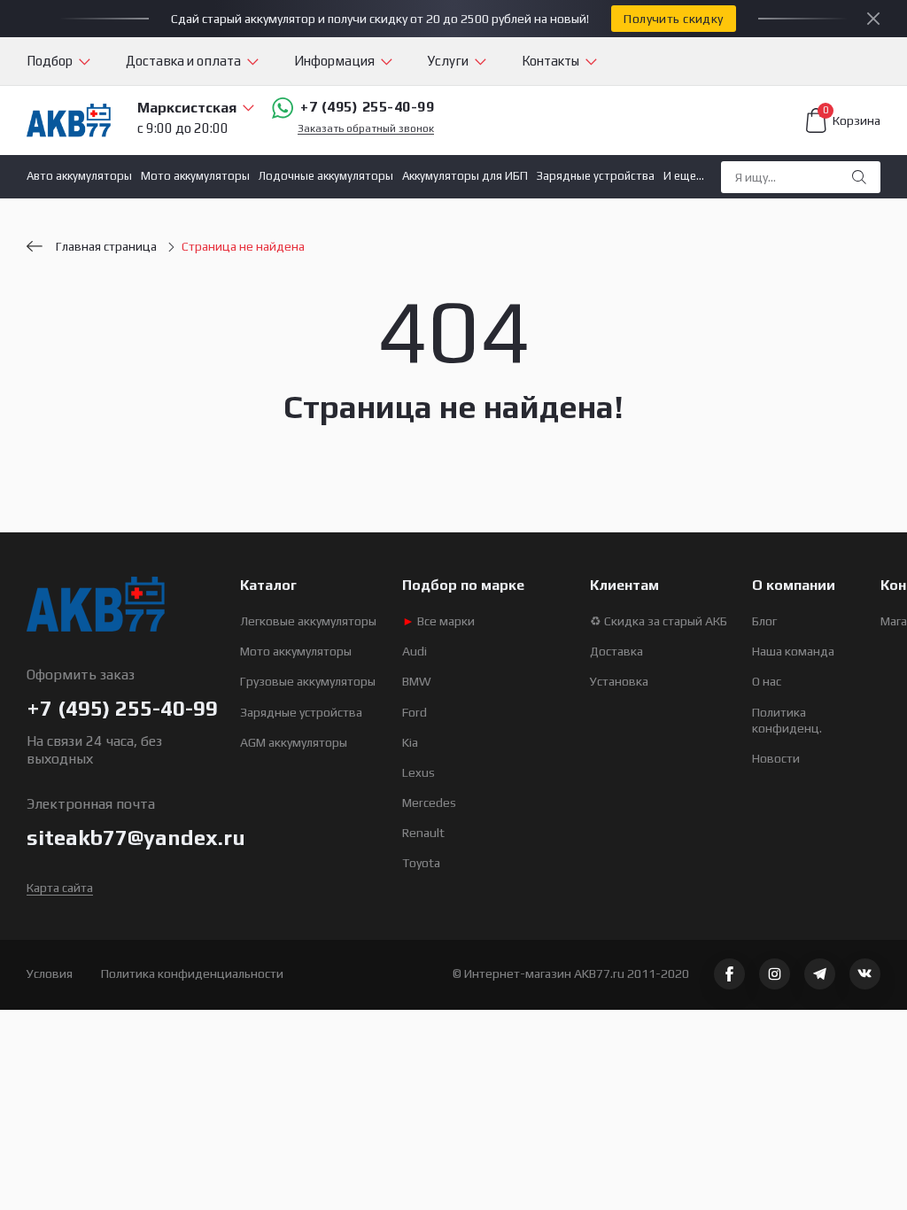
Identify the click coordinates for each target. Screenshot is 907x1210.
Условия (50, 973)
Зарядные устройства (596, 175)
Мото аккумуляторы (195, 175)
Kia (410, 742)
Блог (764, 621)
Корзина (851, 118)
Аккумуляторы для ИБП (465, 175)
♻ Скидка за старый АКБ (658, 621)
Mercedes (429, 802)
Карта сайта (60, 887)
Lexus (418, 772)
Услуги (448, 60)
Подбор (50, 60)
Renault (423, 833)
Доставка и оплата (183, 60)
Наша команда (793, 651)
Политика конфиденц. (787, 720)
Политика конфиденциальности (192, 973)
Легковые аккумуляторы (308, 621)
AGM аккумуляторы (293, 742)
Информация (334, 60)
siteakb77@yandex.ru (136, 837)
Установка (619, 681)
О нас (766, 681)
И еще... (683, 175)
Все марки (438, 621)
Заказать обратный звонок (366, 129)
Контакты (550, 60)
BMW (416, 681)
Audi (414, 651)
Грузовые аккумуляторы (308, 681)
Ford (414, 712)
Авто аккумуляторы (79, 175)
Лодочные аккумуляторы (326, 175)
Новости (776, 758)
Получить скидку (673, 19)
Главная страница (106, 246)
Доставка (616, 651)
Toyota (421, 863)
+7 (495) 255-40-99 (367, 106)
